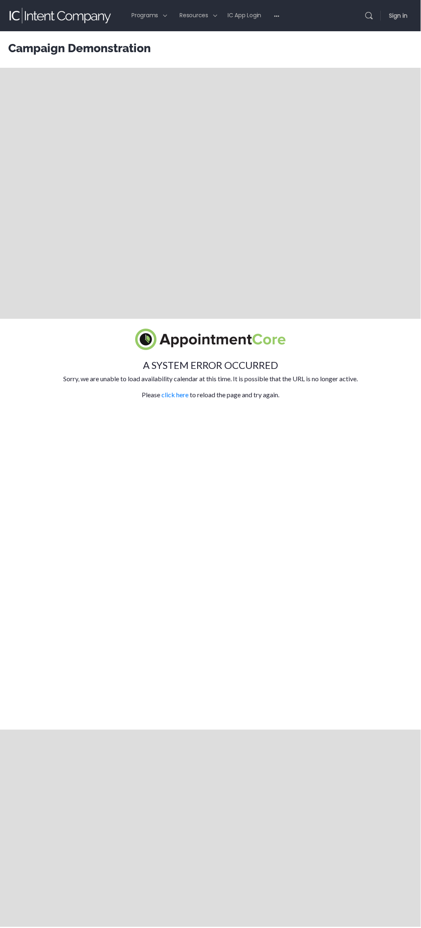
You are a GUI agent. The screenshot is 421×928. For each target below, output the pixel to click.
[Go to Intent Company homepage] (59, 15)
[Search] (369, 16)
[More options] (277, 15)
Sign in (398, 16)
